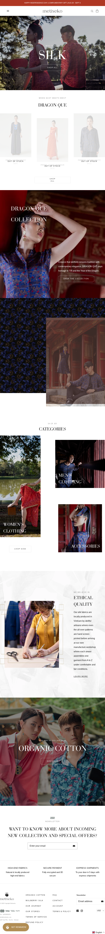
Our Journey (33, 906)
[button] (98, 932)
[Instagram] (82, 910)
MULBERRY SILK (34, 900)
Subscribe (74, 846)
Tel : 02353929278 (5, 914)
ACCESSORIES (85, 546)
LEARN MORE (81, 676)
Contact (58, 900)
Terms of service (36, 917)
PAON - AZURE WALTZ (16, 160)
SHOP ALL (52, 68)
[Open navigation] (8, 11)
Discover (52, 761)
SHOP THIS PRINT (20, 375)
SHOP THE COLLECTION (76, 279)
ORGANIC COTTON (35, 895)
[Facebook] (78, 910)
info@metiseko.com (5, 917)
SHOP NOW (20, 549)
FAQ (55, 895)
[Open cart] (97, 11)
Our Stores (33, 911)
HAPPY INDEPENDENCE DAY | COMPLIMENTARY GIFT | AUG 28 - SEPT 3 (52, 3)
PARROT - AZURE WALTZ (89, 160)
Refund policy (34, 922)
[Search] (92, 11)
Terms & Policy (62, 911)
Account (58, 906)
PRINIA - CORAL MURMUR (52, 165)
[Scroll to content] (52, 388)
